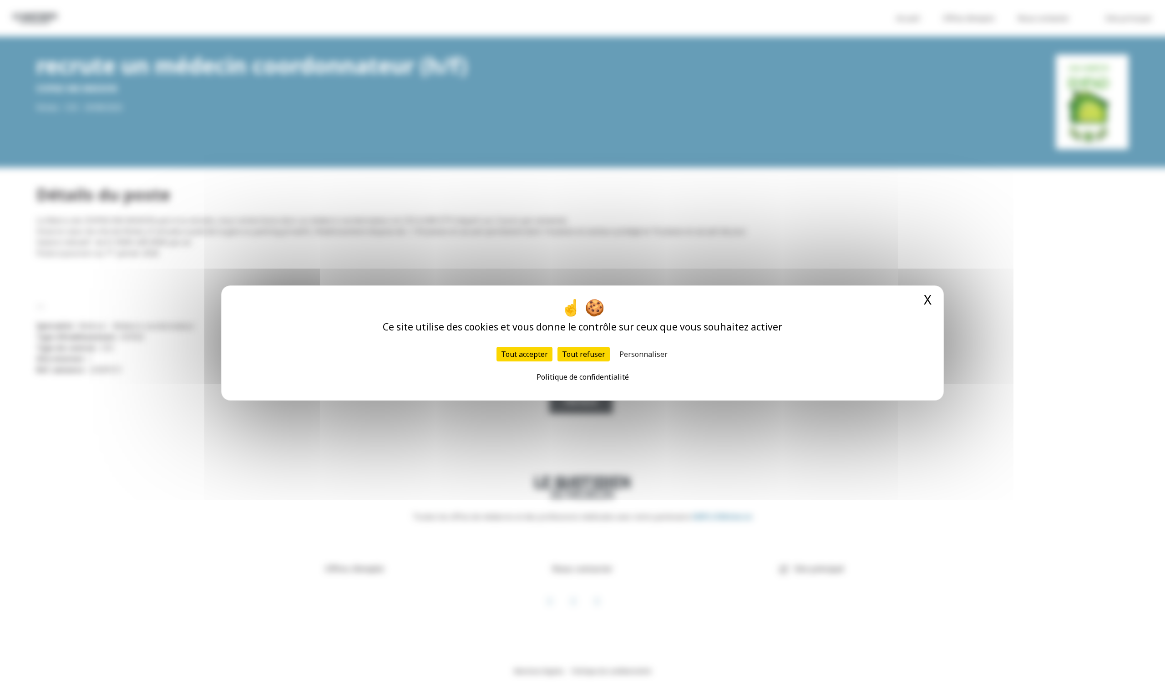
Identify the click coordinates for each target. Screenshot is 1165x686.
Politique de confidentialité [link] (583, 377)
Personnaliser (643, 354)
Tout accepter (524, 354)
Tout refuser (583, 354)
